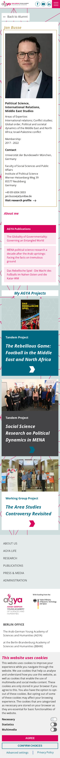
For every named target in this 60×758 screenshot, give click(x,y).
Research (10, 558)
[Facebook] (37, 4)
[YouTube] (43, 4)
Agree (30, 738)
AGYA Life (9, 551)
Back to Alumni (17, 16)
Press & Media (13, 573)
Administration (15, 580)
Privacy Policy (45, 752)
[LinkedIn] (49, 4)
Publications (13, 565)
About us (10, 543)
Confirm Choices (30, 745)
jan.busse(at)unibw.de (18, 196)
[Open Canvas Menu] (56, 4)
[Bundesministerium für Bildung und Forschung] (45, 606)
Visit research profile (18, 200)
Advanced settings (17, 752)
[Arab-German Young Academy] (15, 4)
